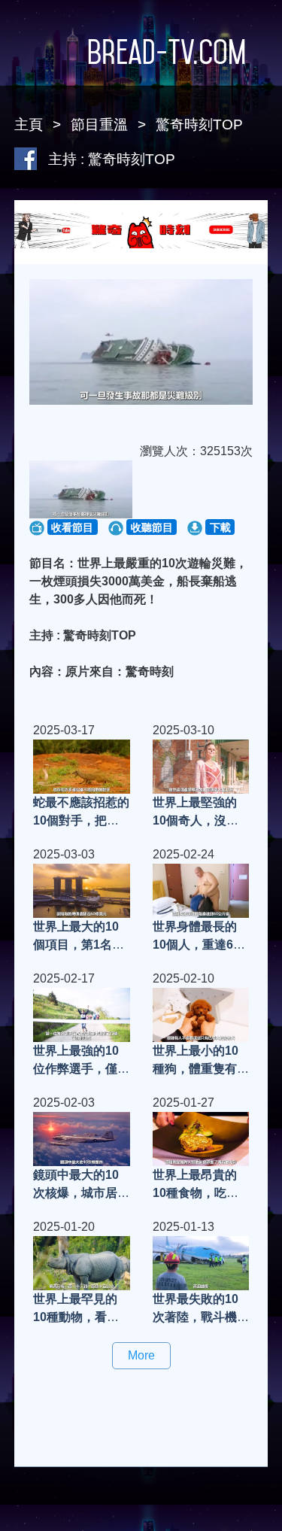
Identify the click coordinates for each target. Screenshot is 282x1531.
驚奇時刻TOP (199, 124)
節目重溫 (99, 124)
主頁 (28, 124)
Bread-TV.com (166, 52)
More (141, 1355)
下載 (220, 527)
